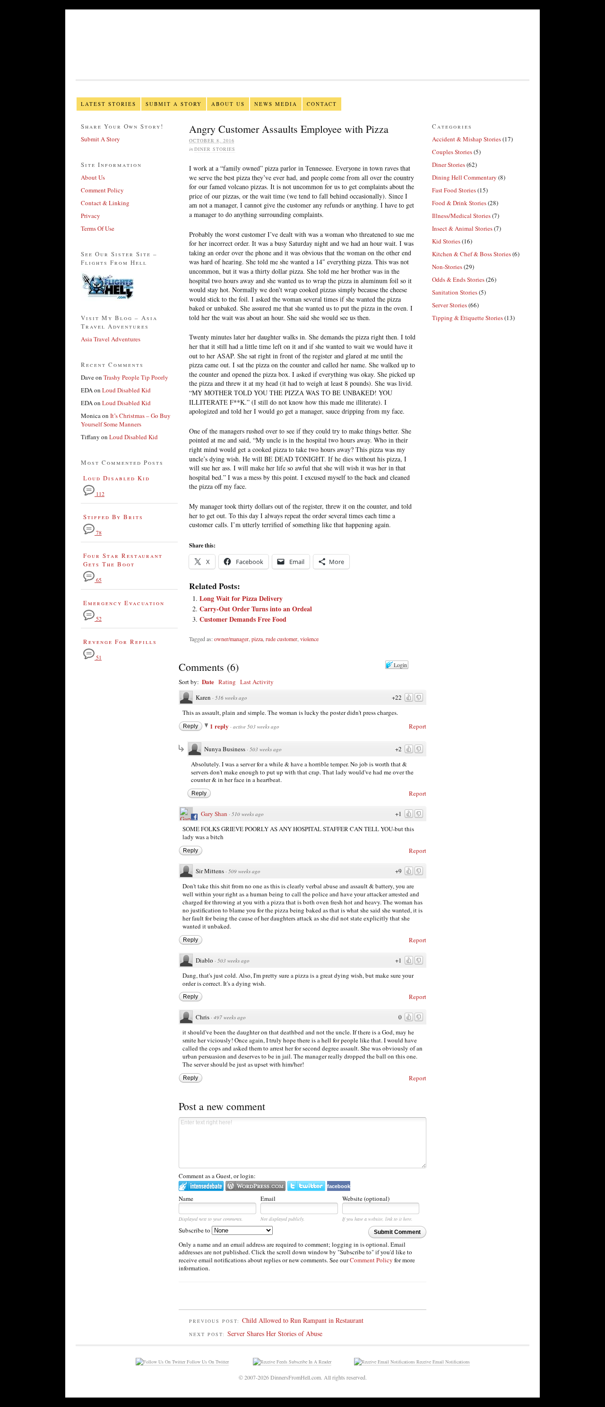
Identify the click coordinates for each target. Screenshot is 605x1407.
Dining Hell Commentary (464, 177)
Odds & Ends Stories (458, 279)
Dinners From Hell (302, 57)
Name (186, 1198)
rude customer (281, 639)
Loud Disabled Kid (126, 390)
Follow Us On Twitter (207, 1361)
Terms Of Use (97, 228)
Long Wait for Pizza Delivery (241, 598)
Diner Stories (214, 149)
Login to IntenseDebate (201, 1186)
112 (99, 493)
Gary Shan (214, 813)
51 (98, 657)
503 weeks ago (266, 749)
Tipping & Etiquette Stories (467, 317)
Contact (322, 103)
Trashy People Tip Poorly (136, 377)
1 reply (220, 725)
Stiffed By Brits (113, 516)
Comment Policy (371, 1260)
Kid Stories (446, 241)
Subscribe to (195, 1230)
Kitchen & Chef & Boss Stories (471, 254)
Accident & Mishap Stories (466, 139)
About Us (228, 103)
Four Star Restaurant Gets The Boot (123, 559)
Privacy (90, 215)
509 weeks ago (244, 871)
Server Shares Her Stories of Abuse (274, 1333)
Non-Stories (447, 266)
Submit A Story (174, 103)
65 (98, 579)
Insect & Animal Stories (462, 228)
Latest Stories (108, 103)
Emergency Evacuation (123, 603)
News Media (275, 103)
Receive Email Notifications (442, 1361)
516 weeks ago (231, 697)
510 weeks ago (248, 813)
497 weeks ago (230, 1017)
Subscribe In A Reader (309, 1361)
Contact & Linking (105, 203)
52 (98, 618)
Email (268, 1198)
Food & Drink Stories (459, 203)
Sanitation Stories (454, 292)
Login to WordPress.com (255, 1186)
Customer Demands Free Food (242, 619)
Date (208, 681)
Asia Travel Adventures (110, 339)
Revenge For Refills (120, 641)
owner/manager (231, 639)
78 (98, 532)
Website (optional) (365, 1198)
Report (417, 726)
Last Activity (257, 681)
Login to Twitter (306, 1186)
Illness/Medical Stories (461, 215)
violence (309, 639)
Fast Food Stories (454, 190)
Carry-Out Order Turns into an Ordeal (255, 609)
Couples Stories (452, 152)
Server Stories (449, 305)
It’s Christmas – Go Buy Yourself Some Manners (126, 419)
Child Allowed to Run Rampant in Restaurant (302, 1320)
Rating (227, 681)
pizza (257, 639)
